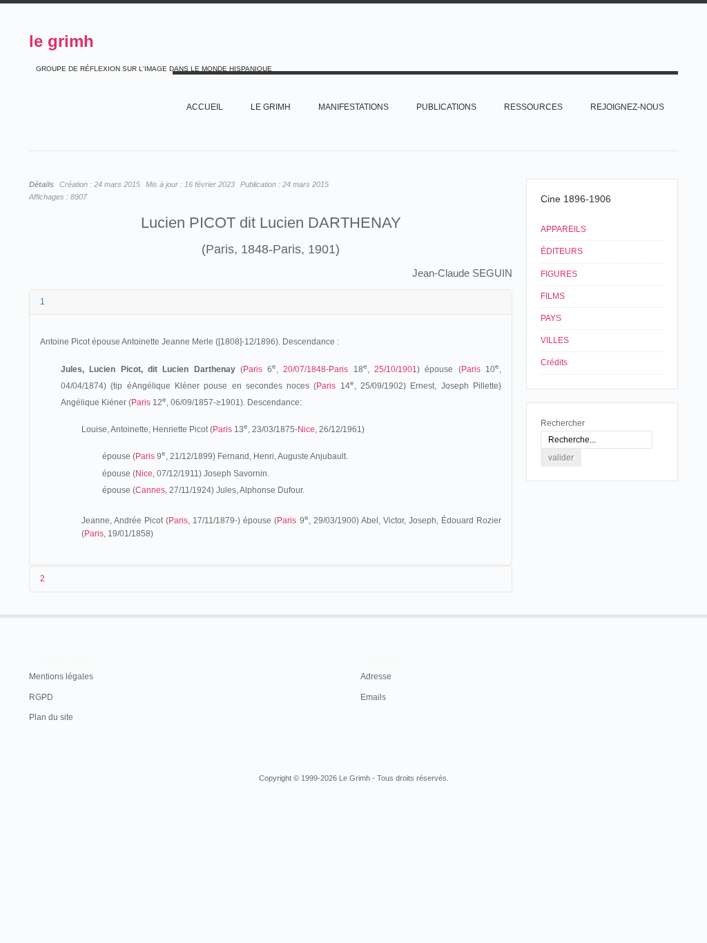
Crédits (554, 362)
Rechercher (563, 423)
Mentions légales (61, 676)
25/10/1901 (395, 369)
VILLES (555, 340)
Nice (306, 429)
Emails (373, 697)
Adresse (375, 676)
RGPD (41, 697)
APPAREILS (563, 229)
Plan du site (51, 717)
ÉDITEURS (562, 251)
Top (676, 614)
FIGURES (559, 274)
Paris (252, 369)
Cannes (150, 490)
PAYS (551, 318)
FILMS (553, 296)
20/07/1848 (304, 369)
